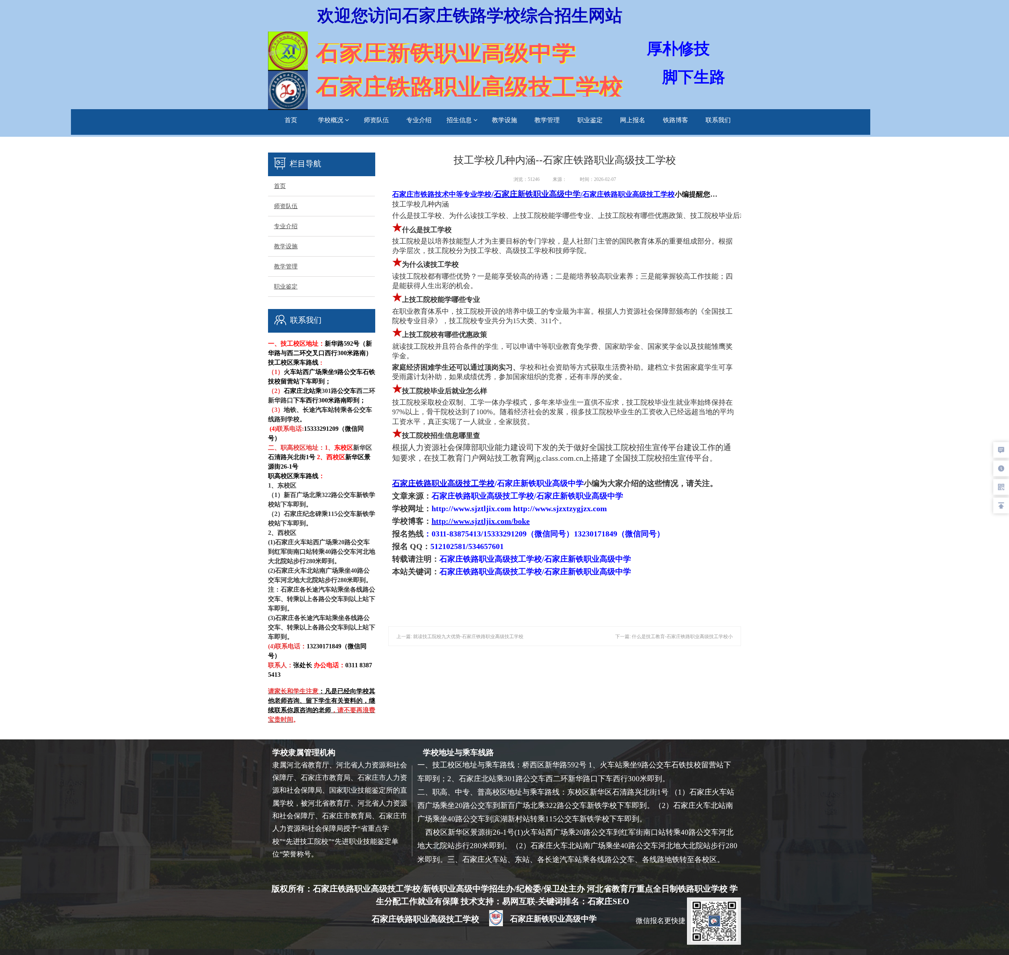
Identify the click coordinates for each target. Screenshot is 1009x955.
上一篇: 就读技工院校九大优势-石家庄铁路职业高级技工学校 (460, 636)
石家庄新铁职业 (537, 194)
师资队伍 (376, 120)
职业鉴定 (590, 120)
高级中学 (565, 194)
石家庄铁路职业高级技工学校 (443, 483)
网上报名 (632, 120)
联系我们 (718, 120)
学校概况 (331, 120)
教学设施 (504, 120)
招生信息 (460, 120)
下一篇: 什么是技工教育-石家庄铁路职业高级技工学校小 (674, 636)
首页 (291, 120)
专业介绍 (419, 120)
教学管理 (547, 120)
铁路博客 (675, 120)
